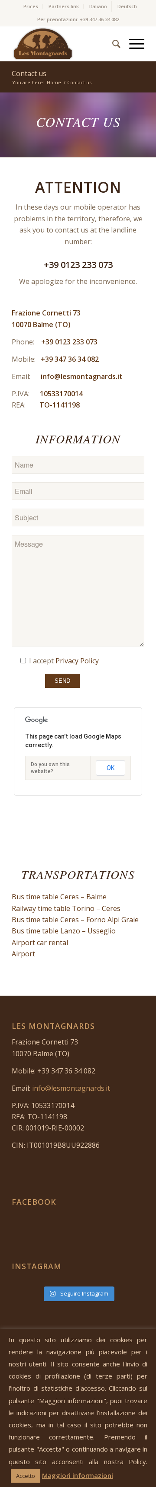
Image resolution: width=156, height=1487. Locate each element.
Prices (30, 6)
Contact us (29, 73)
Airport (23, 953)
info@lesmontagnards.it (82, 376)
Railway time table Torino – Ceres (66, 908)
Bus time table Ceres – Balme (59, 896)
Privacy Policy (77, 660)
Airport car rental (40, 942)
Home (54, 82)
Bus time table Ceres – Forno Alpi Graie (75, 919)
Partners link (64, 6)
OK (110, 767)
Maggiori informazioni (77, 1475)
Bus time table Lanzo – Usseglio (64, 931)
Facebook (34, 1202)
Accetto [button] (25, 1476)
